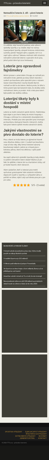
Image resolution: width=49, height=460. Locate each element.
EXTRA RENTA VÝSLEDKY (25, 436)
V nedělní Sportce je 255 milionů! (16, 258)
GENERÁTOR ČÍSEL (27, 438)
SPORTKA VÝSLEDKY (13, 432)
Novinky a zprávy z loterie (21, 16)
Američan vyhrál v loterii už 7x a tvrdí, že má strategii (23, 276)
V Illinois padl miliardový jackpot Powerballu (20, 263)
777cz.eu (9, 16)
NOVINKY (43, 436)
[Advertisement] (24, 212)
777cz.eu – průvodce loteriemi (17, 3)
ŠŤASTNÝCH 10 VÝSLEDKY (36, 434)
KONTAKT (42, 438)
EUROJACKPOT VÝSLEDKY (36, 432)
